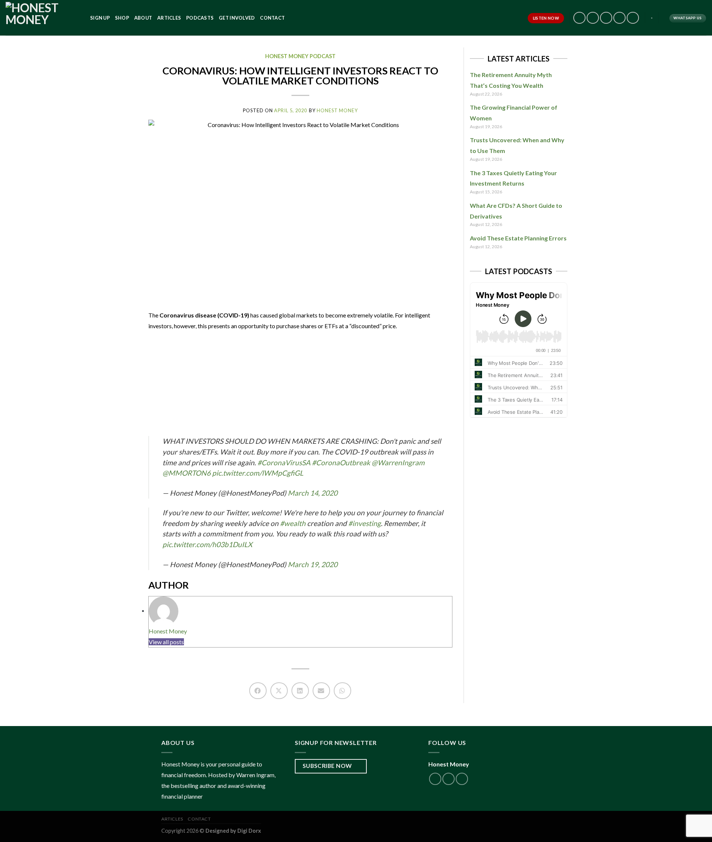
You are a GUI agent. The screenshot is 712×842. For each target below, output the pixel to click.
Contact (272, 18)
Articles (169, 18)
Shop (122, 18)
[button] (258, 690)
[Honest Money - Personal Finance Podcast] (42, 18)
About (143, 18)
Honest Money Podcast (300, 56)
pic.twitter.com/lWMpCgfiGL (257, 473)
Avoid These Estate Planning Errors (518, 238)
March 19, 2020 (312, 564)
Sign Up (100, 18)
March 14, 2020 (312, 493)
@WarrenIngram (398, 462)
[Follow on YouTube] (633, 18)
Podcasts (200, 18)
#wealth (293, 523)
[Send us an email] (606, 18)
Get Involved (237, 18)
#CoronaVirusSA (283, 462)
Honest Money (168, 631)
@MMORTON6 (186, 473)
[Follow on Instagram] (579, 18)
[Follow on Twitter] (593, 18)
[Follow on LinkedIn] (619, 18)
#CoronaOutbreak (341, 462)
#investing (364, 523)
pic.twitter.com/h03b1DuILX (207, 544)
